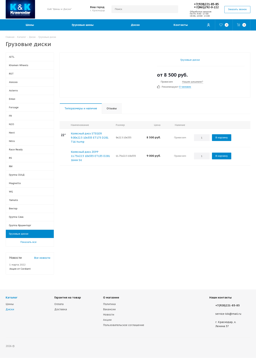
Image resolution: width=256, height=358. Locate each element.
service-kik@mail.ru (228, 313)
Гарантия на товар (67, 297)
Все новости (42, 258)
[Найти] (173, 9)
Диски (10, 309)
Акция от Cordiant (20, 268)
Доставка (60, 309)
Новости (108, 314)
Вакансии (109, 309)
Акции (107, 319)
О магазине (111, 297)
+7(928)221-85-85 (206, 4)
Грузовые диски (190, 59)
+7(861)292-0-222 (206, 7)
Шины (10, 304)
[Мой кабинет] (208, 25)
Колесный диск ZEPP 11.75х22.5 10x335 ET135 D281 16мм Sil (90, 156)
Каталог (11, 297)
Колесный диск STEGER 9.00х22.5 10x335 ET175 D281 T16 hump (89, 137)
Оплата (59, 304)
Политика (109, 304)
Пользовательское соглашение (123, 325)
